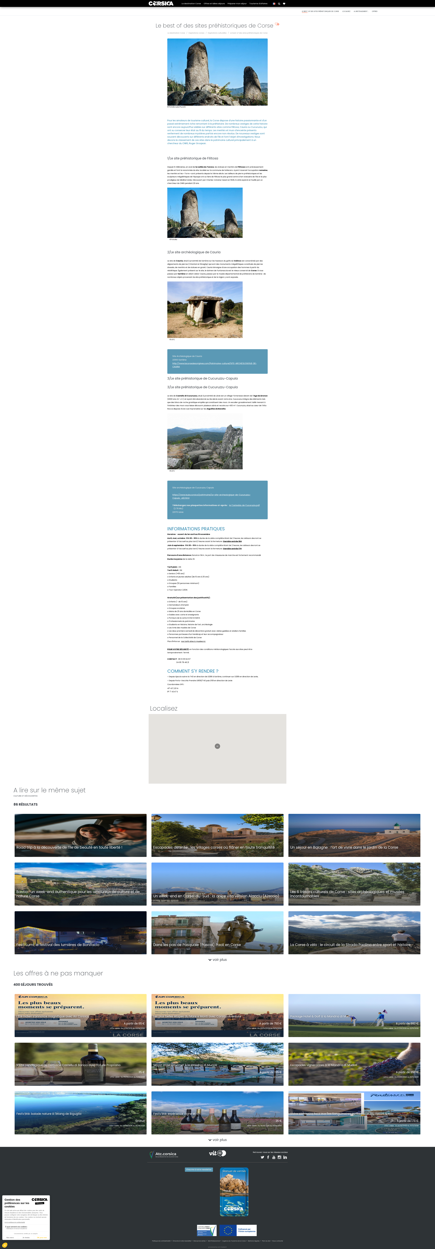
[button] (279, 3)
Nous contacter (277, 1241)
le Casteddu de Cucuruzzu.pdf (244, 505)
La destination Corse (191, 3)
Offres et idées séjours (214, 3)
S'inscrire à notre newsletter (198, 1169)
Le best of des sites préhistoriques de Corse (249, 33)
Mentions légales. (254, 1241)
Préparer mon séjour (237, 3)
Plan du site (266, 1241)
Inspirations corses (196, 33)
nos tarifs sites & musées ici (193, 641)
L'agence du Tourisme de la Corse (234, 1241)
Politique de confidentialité (161, 1241)
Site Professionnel (214, 1241)
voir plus (219, 959)
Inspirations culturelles (217, 33)
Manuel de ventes (199, 1241)
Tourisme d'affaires (258, 3)
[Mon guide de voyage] (284, 3)
